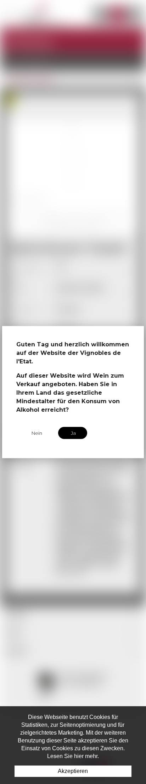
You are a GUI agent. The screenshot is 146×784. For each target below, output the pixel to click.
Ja (73, 433)
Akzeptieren (73, 771)
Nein (37, 433)
